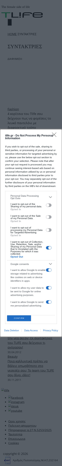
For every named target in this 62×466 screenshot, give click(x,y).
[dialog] (31, 233)
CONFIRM (19, 318)
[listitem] (31, 197)
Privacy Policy (50, 330)
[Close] (55, 136)
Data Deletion (11, 330)
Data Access (31, 330)
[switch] (48, 205)
